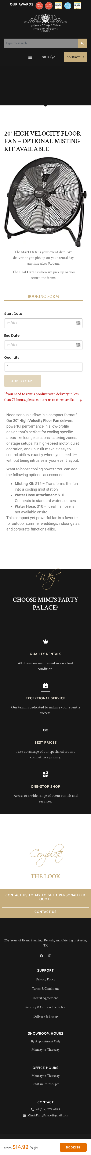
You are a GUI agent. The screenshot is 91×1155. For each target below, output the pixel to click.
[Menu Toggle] (30, 57)
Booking (73, 1147)
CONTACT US (45, 912)
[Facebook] (41, 956)
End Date (11, 335)
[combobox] (41, 43)
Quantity (11, 357)
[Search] (82, 43)
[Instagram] (50, 956)
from (8, 1148)
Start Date (13, 313)
